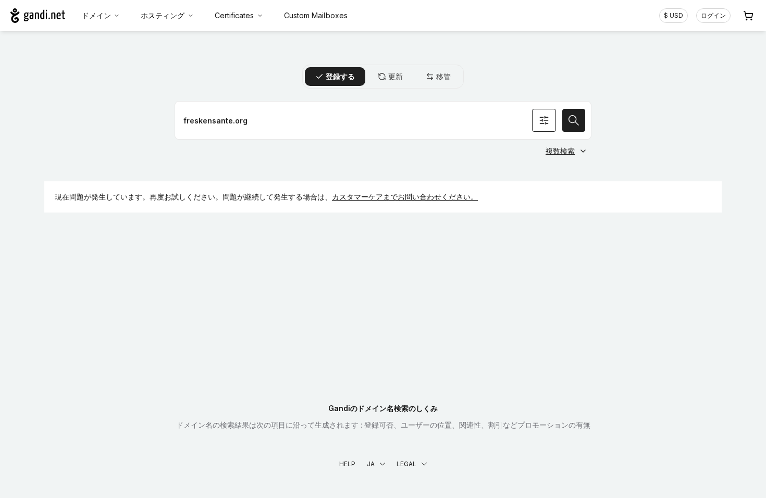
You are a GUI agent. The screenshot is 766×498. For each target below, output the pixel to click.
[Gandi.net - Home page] (37, 15)
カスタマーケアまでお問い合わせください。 (405, 196)
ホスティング (162, 15)
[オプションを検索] (544, 120)
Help (347, 464)
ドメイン (96, 15)
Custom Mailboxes (316, 15)
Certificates (234, 15)
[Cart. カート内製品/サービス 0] (748, 15)
